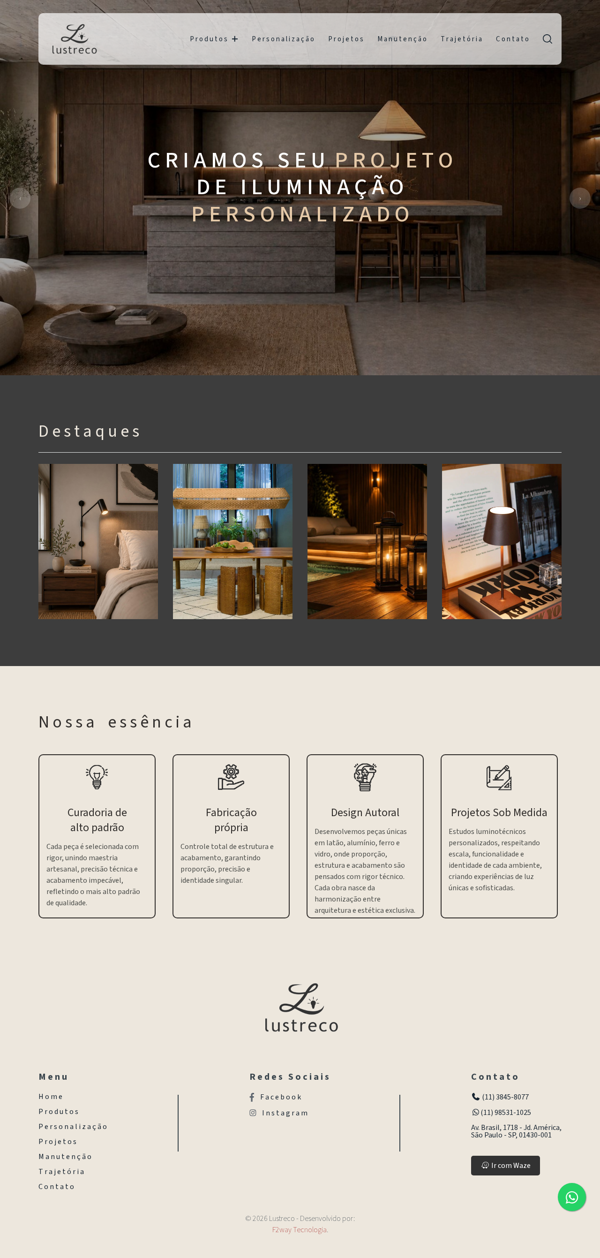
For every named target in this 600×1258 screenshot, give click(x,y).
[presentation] (19, 198)
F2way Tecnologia (299, 1230)
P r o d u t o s (208, 39)
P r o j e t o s (345, 39)
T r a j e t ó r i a (461, 39)
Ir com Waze (510, 1165)
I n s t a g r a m (285, 1113)
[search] (547, 39)
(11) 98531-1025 (505, 1112)
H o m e (50, 1096)
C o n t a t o (512, 39)
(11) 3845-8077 (504, 1097)
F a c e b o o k (280, 1097)
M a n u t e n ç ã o (402, 39)
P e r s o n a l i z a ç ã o (283, 39)
